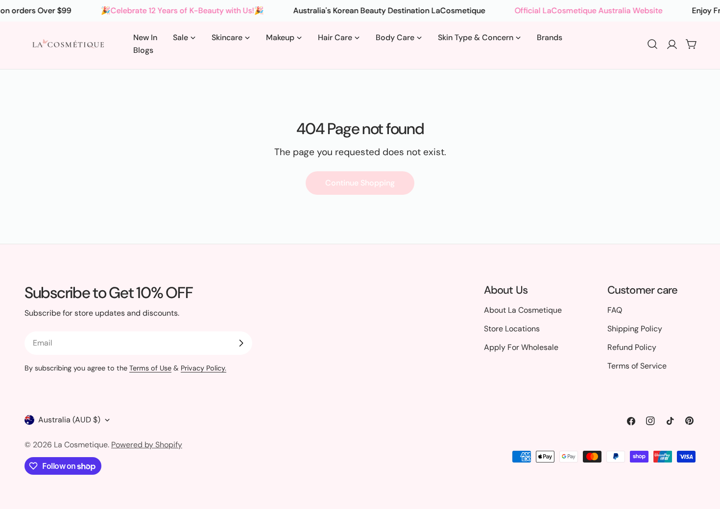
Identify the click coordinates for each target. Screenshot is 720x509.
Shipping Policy (634, 329)
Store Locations (512, 329)
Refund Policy (631, 347)
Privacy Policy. (203, 368)
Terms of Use (150, 368)
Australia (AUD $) (69, 420)
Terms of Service (637, 366)
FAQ (614, 310)
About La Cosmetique (523, 310)
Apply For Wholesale (521, 347)
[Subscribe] (241, 343)
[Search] (652, 44)
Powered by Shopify (146, 445)
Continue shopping (360, 183)
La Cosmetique (81, 445)
